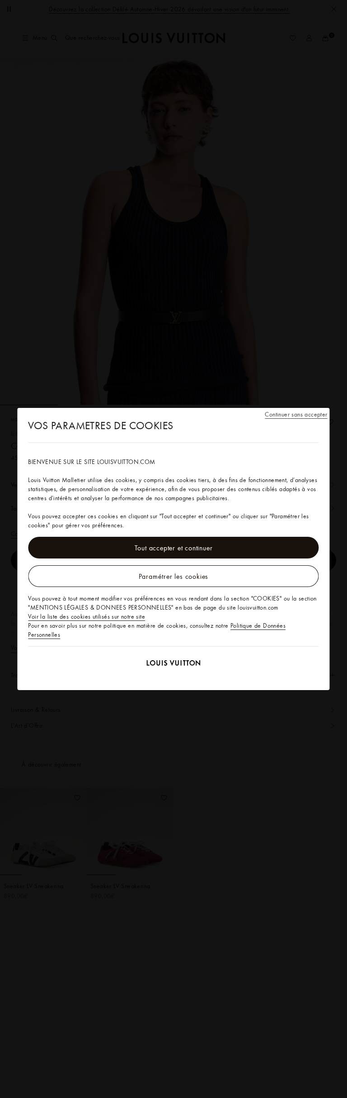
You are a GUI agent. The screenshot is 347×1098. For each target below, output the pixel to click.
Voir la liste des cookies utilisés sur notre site (86, 616)
